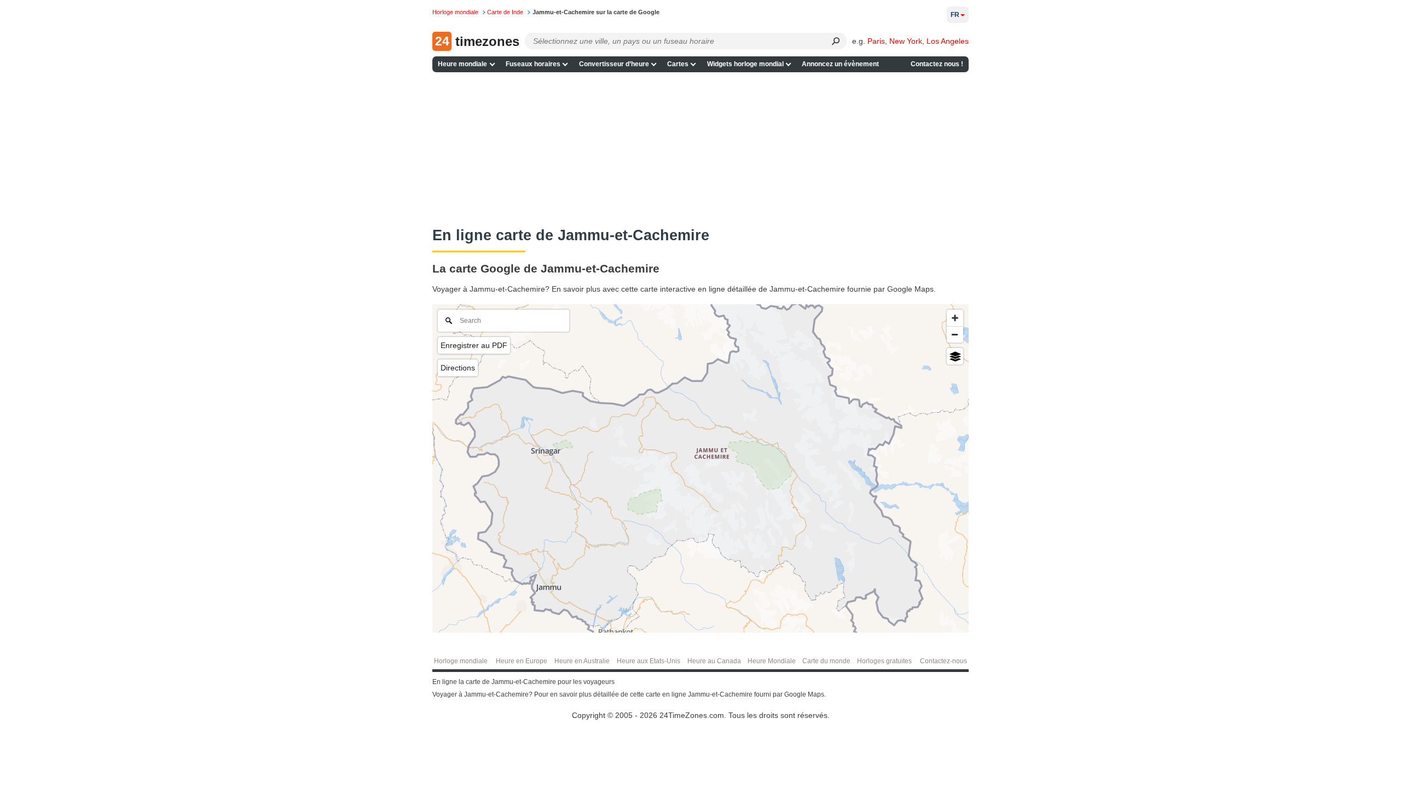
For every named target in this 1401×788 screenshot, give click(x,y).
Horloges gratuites (884, 661)
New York (905, 41)
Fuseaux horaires (533, 64)
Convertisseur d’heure (614, 64)
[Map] (700, 468)
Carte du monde (826, 661)
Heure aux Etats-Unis (648, 661)
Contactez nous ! (937, 64)
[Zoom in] (955, 318)
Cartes (677, 64)
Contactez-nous (943, 661)
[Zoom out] (955, 334)
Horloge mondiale (461, 661)
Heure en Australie (582, 661)
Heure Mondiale (772, 661)
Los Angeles (948, 41)
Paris (876, 41)
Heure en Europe (521, 661)
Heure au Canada (714, 661)
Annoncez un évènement (840, 64)
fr (955, 15)
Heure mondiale (462, 64)
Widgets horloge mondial (745, 64)
